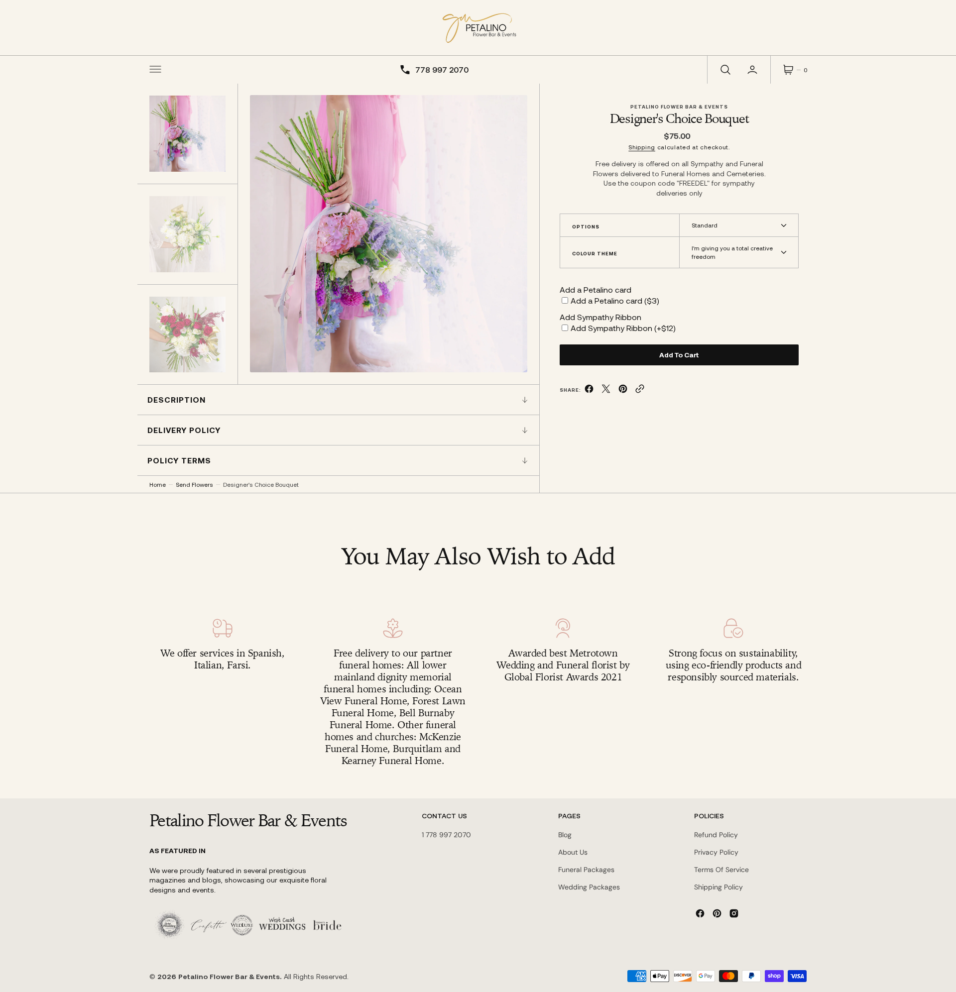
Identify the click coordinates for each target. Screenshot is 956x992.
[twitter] (606, 390)
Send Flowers (194, 484)
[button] (155, 70)
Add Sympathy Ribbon (600, 317)
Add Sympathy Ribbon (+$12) (623, 327)
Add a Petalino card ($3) (615, 300)
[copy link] (640, 390)
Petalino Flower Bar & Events (229, 976)
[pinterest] (623, 390)
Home (157, 484)
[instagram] (734, 913)
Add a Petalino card (595, 289)
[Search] (724, 70)
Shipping (641, 146)
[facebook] (589, 390)
